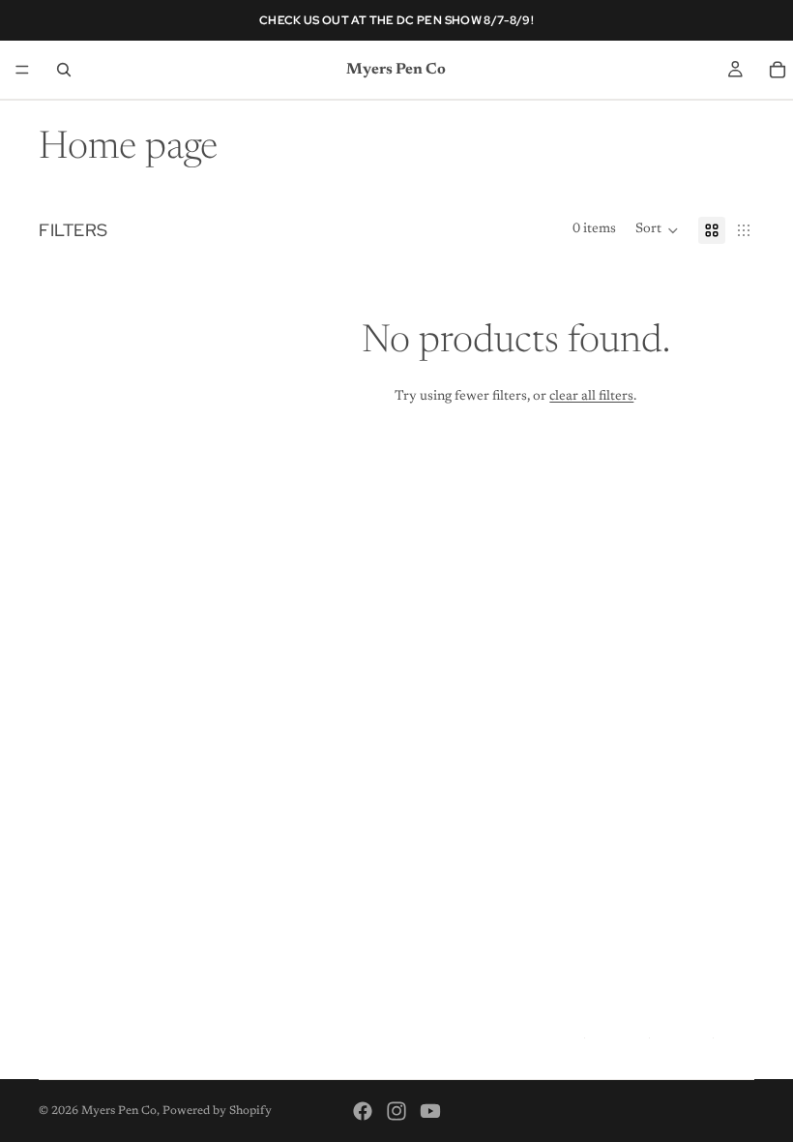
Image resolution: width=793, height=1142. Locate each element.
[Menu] (22, 69)
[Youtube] (430, 1111)
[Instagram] (396, 1111)
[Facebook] (362, 1111)
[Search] (64, 69)
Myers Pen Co (119, 1111)
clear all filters (591, 397)
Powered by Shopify (217, 1111)
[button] (657, 230)
